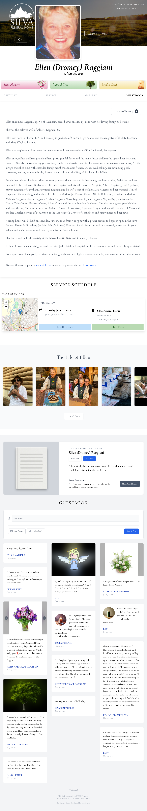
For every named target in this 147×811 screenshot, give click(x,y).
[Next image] (44, 618)
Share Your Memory (130, 484)
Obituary (10, 95)
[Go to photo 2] (26, 632)
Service (51, 95)
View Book (75, 458)
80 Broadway (104, 315)
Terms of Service (80, 798)
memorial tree (43, 265)
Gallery (91, 95)
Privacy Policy (66, 798)
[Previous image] (6, 618)
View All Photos (73, 416)
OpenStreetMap (76, 803)
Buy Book (89, 458)
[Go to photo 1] (24, 632)
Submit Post (131, 531)
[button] (20, 312)
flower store (89, 265)
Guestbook (135, 95)
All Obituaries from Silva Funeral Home (126, 6)
